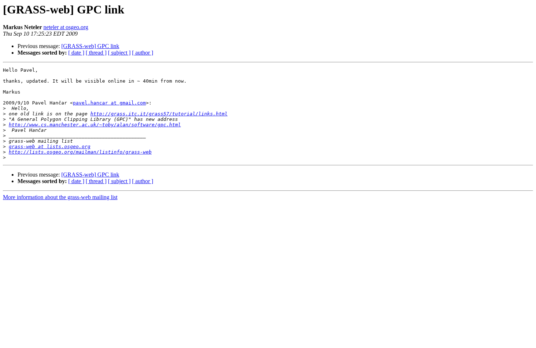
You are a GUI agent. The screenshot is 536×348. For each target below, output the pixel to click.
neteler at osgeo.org (65, 27)
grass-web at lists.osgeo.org (49, 146)
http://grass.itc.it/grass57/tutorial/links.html (159, 113)
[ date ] (76, 53)
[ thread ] (96, 53)
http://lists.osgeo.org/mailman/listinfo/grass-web (80, 152)
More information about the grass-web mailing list (60, 197)
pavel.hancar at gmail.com (109, 103)
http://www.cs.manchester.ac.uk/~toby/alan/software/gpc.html (95, 124)
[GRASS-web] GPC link (90, 46)
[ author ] (142, 53)
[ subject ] (119, 53)
